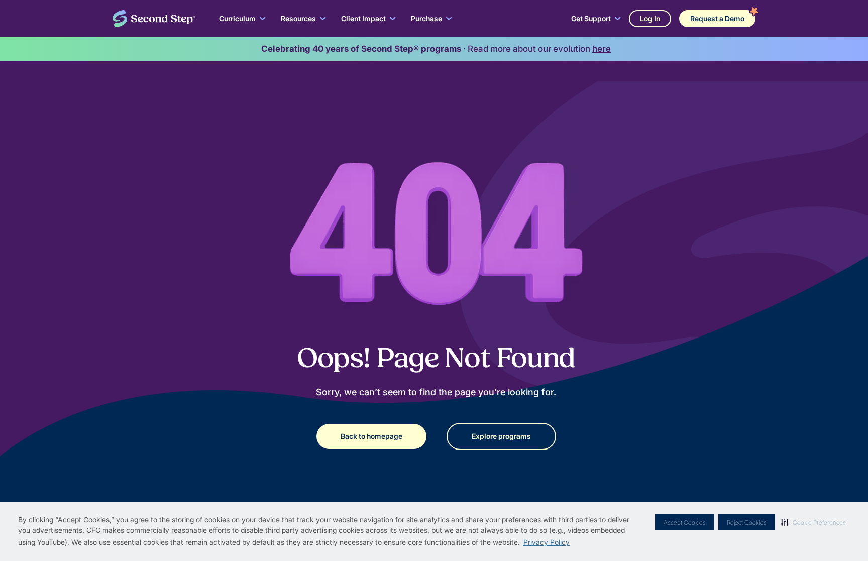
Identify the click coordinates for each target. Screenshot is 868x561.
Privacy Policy (546, 542)
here (601, 49)
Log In (650, 18)
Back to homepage (371, 436)
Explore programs (501, 436)
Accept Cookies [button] (685, 522)
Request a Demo (717, 18)
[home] (154, 19)
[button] (813, 522)
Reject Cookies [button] (747, 522)
